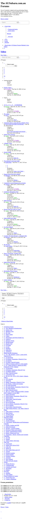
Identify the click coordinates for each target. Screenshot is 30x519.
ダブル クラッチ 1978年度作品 (13, 105)
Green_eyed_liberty (19, 171)
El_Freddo (8, 89)
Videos (3, 52)
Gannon (7, 184)
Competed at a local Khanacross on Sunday (15, 183)
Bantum (16, 93)
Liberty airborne (8, 280)
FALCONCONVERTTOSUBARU (14, 124)
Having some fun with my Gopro (12, 209)
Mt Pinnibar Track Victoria (10, 271)
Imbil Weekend (8, 200)
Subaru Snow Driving (9, 134)
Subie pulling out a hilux (10, 218)
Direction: (4, 295)
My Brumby (7, 244)
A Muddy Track (8, 143)
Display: (4, 293)
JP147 (7, 115)
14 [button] (4, 76)
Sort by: (15, 293)
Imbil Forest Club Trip (9, 262)
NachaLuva (16, 277)
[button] (4, 62)
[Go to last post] (18, 93)
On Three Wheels (8, 227)
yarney (7, 136)
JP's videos (6, 114)
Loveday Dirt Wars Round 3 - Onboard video (15, 236)
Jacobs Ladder (7, 152)
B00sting (7, 175)
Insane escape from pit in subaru (12, 174)
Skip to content (4, 19)
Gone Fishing (8, 246)
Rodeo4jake (8, 162)
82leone (16, 180)
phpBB (9, 503)
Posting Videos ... (8, 87)
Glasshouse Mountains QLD (11, 191)
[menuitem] (12, 29)
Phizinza (7, 237)
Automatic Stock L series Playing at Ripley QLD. (16, 122)
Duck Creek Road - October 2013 (12, 253)
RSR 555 (16, 158)
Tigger (15, 233)
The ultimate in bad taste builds (12, 161)
